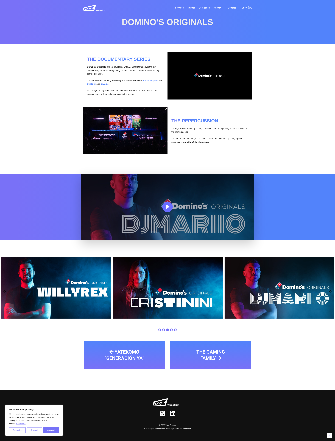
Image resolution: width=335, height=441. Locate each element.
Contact (232, 8)
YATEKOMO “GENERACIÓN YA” (124, 355)
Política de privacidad (182, 428)
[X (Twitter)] (162, 413)
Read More (21, 424)
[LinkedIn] (172, 413)
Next (330, 291)
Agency (217, 8)
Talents (191, 8)
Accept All (51, 430)
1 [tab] (159, 330)
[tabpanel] (56, 287)
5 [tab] (175, 330)
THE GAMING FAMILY (210, 355)
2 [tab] (163, 330)
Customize (17, 430)
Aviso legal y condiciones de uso (158, 428)
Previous (4, 291)
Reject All (34, 430)
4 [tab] (171, 330)
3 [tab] (167, 330)
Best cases (204, 8)
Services (179, 8)
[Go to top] (329, 435)
